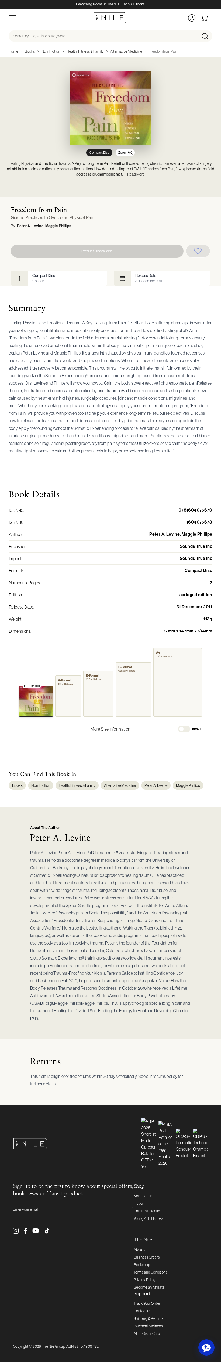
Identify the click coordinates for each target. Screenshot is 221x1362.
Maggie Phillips (58, 226)
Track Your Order (147, 1303)
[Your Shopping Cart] (206, 18)
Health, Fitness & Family (85, 51)
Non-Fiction (51, 51)
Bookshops (143, 1265)
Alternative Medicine (126, 51)
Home (13, 51)
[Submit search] (206, 36)
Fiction (139, 1203)
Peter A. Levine (30, 226)
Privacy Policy (145, 1280)
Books (30, 51)
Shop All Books (133, 4)
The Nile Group (53, 1346)
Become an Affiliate (149, 1287)
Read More (136, 174)
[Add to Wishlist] (198, 251)
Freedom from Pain (163, 51)
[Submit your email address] (128, 1209)
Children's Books (147, 1211)
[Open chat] (206, 1347)
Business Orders (147, 1257)
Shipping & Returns (148, 1318)
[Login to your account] (192, 18)
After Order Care (147, 1333)
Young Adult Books (148, 1218)
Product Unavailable (97, 251)
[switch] (184, 729)
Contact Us (142, 1311)
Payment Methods (148, 1326)
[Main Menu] (12, 17)
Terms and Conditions (150, 1272)
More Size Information (110, 729)
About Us (141, 1249)
